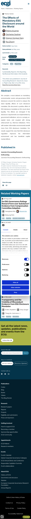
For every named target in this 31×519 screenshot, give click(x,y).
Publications (9, 8)
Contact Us (9, 503)
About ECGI (5, 471)
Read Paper (12, 56)
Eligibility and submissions (9, 415)
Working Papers (18, 8)
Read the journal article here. (11, 85)
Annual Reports (6, 488)
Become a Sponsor (21, 363)
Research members (7, 446)
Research (4, 403)
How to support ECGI (8, 426)
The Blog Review (6, 398)
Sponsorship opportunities (9, 432)
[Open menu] (28, 3)
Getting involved (6, 423)
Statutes (3, 480)
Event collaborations (7, 466)
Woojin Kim (23, 211)
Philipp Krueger (12, 31)
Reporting (18, 64)
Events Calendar (6, 455)
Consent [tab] (5, 230)
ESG (11, 64)
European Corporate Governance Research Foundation (15, 484)
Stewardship (16, 316)
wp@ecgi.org (20, 175)
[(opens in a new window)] (3, 185)
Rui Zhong (10, 42)
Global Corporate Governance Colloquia (14, 458)
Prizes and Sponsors (7, 418)
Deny (15, 292)
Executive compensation (19, 218)
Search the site (5, 350)
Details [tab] (15, 230)
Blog (2, 390)
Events (3, 452)
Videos (3, 395)
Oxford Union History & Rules (15, 497)
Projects (3, 412)
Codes (3, 387)
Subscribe (6, 340)
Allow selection (15, 287)
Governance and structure (9, 477)
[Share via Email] (6, 185)
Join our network (7, 363)
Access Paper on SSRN (16, 60)
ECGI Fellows (5, 443)
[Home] (5, 3)
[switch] (26, 264)
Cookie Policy (21, 508)
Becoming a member (8, 429)
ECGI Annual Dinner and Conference (12, 460)
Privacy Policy (20, 503)
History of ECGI (6, 475)
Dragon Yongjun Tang (15, 38)
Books (3, 392)
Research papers (6, 407)
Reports (3, 409)
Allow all (15, 282)
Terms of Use (9, 508)
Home (2, 8)
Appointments (6, 440)
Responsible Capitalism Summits (11, 463)
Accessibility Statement (15, 514)
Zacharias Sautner (13, 34)
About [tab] (25, 230)
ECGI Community (6, 435)
